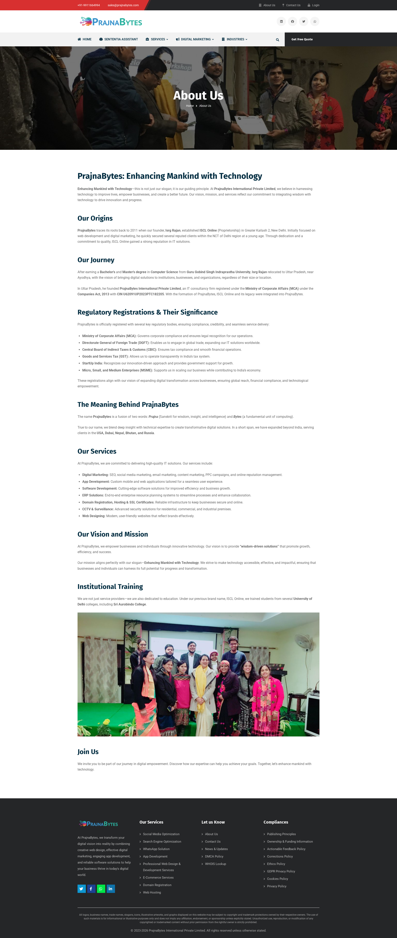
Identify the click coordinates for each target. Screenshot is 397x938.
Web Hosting (152, 892)
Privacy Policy (276, 886)
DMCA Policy (214, 856)
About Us (211, 834)
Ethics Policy (276, 864)
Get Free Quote (302, 39)
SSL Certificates (141, 502)
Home (190, 105)
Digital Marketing (95, 475)
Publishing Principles (281, 834)
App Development (95, 482)
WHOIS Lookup (215, 864)
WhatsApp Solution (156, 849)
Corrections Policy (280, 856)
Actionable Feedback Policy (286, 849)
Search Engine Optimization (162, 841)
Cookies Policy (277, 879)
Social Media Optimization (161, 834)
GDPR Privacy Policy (281, 871)
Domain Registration (97, 502)
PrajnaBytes (157, 930)
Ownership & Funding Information (290, 841)
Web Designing (93, 516)
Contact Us (213, 841)
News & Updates (216, 849)
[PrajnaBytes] (111, 21)
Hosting (120, 502)
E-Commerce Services (158, 877)
